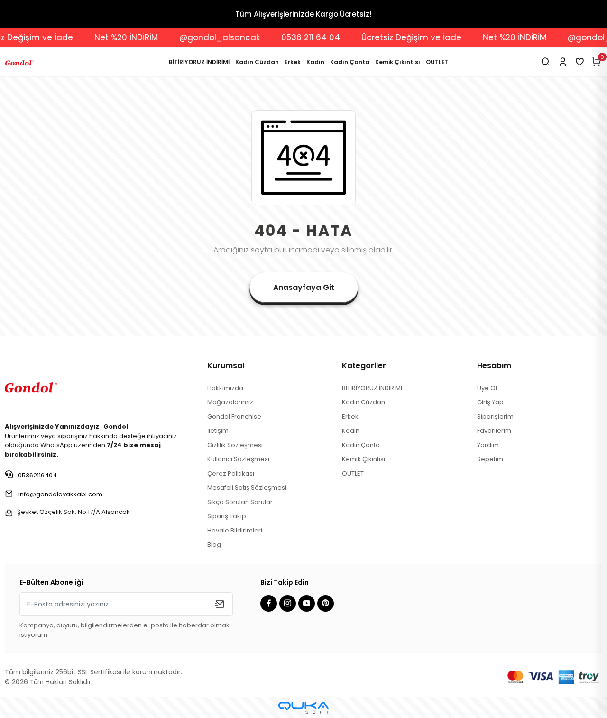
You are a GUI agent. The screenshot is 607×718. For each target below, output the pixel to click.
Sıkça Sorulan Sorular (240, 501)
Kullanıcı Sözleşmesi (238, 459)
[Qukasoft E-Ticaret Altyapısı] (303, 708)
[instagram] (288, 603)
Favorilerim (494, 430)
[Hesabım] (563, 61)
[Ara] (546, 61)
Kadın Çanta (349, 62)
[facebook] (269, 603)
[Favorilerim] (580, 61)
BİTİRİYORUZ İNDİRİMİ (199, 62)
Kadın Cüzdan (257, 62)
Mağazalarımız (230, 402)
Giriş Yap (490, 402)
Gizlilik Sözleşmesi (235, 444)
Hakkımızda (225, 387)
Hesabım (494, 365)
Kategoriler (364, 365)
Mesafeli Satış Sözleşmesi (246, 487)
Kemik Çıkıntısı (397, 62)
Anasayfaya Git (303, 287)
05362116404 (37, 475)
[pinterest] (326, 603)
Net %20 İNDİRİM (116, 37)
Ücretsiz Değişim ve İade (401, 37)
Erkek (293, 62)
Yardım (488, 444)
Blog (214, 544)
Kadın (315, 62)
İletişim (218, 430)
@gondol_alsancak (209, 37)
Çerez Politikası (230, 473)
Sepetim (490, 459)
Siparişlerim (495, 416)
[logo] (31, 386)
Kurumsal (225, 365)
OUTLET (437, 62)
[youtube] (307, 603)
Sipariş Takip (226, 516)
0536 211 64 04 (300, 37)
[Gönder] (219, 604)
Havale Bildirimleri (234, 530)
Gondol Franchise (234, 416)
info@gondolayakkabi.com (60, 494)
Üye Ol (487, 387)
